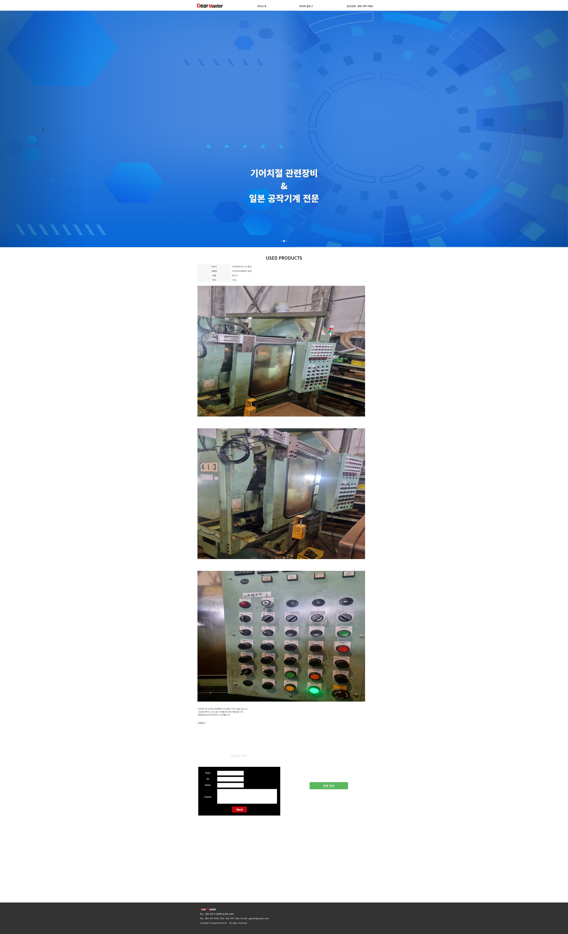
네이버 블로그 (306, 6)
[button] (42, 129)
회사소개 (261, 6)
